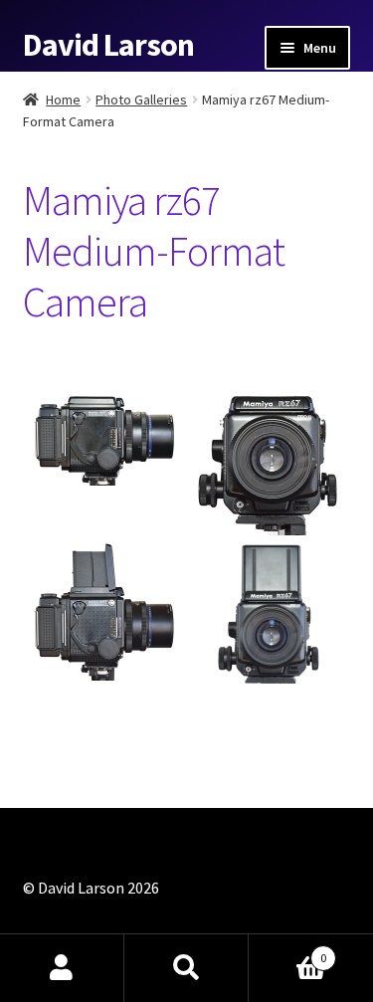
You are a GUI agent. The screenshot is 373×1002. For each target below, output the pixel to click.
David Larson (108, 45)
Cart (287, 950)
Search (186, 968)
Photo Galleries (141, 99)
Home (63, 99)
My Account (62, 968)
